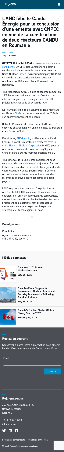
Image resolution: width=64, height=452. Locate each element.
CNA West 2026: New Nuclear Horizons (30, 269)
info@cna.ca (9, 424)
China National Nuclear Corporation (22, 145)
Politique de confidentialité (13, 439)
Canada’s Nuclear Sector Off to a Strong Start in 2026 (36, 311)
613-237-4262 (14, 419)
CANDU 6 (19, 113)
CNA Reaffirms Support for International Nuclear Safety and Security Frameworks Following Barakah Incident (36, 293)
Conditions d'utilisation (38, 439)
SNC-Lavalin (23, 138)
